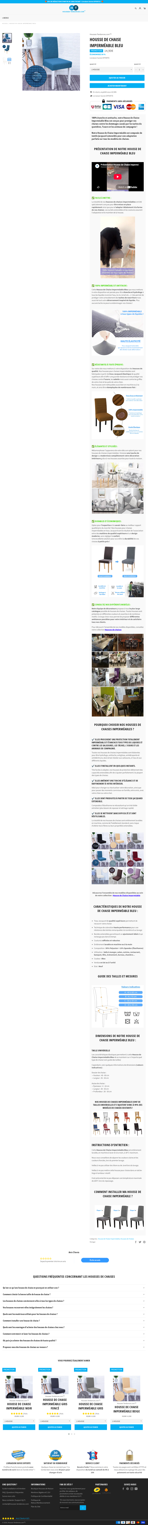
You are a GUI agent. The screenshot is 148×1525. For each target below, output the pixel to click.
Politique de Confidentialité (41, 1496)
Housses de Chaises (127, 1239)
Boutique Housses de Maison (42, 1488)
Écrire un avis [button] (95, 1260)
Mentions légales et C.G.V (40, 1492)
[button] (17, 1413)
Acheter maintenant (117, 85)
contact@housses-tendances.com (15, 1504)
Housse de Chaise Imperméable (126, 895)
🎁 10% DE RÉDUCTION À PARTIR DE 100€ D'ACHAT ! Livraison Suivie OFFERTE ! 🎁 (74, 1)
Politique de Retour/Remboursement (40, 1501)
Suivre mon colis (8, 1496)
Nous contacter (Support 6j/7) (13, 1500)
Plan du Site (35, 1506)
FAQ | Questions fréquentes (12, 1492)
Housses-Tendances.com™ (16, 1522)
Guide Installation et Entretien (13, 1488)
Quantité (93, 64)
